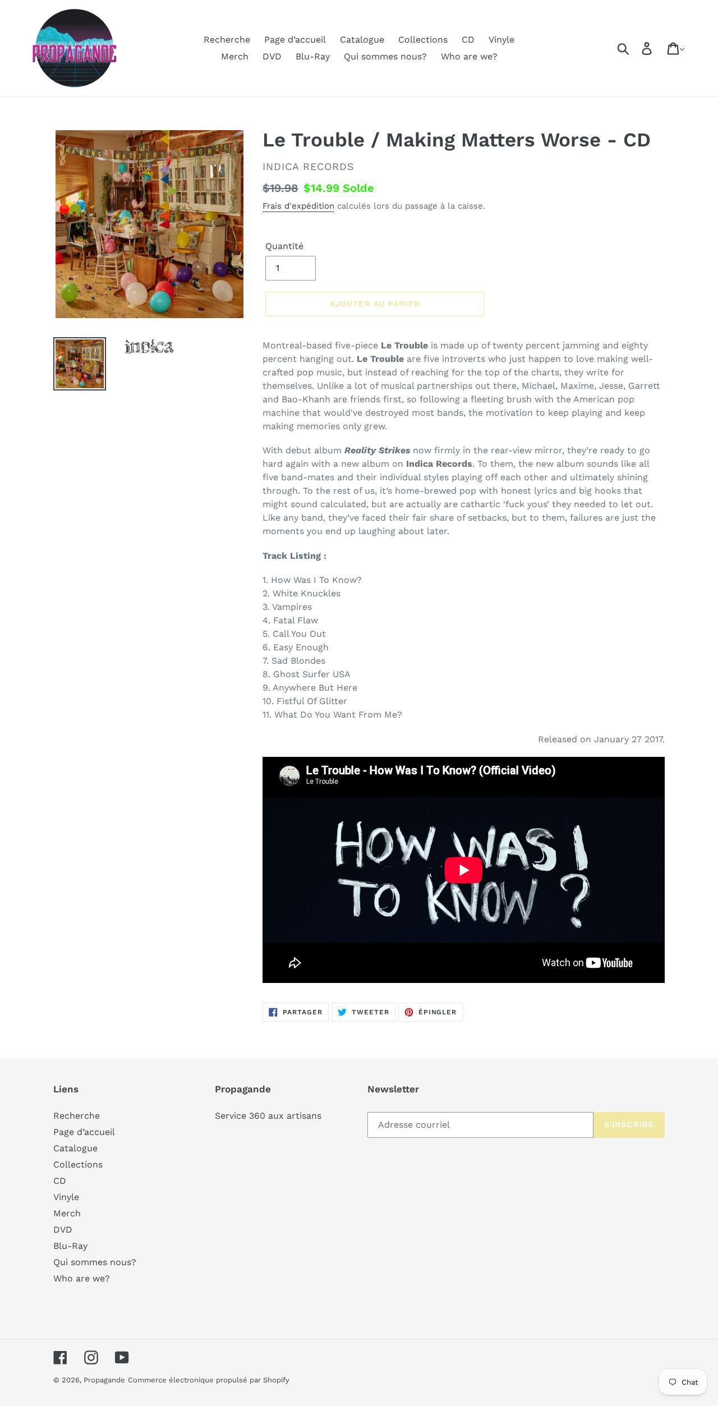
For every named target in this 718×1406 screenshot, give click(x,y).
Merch (67, 1213)
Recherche (76, 1115)
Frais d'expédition (298, 206)
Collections (78, 1164)
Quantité (284, 246)
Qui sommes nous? (94, 1262)
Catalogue (75, 1148)
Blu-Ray (70, 1245)
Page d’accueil (84, 1132)
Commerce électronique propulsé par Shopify (208, 1380)
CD (59, 1180)
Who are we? (81, 1278)
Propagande (104, 1380)
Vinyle (66, 1197)
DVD (62, 1229)
